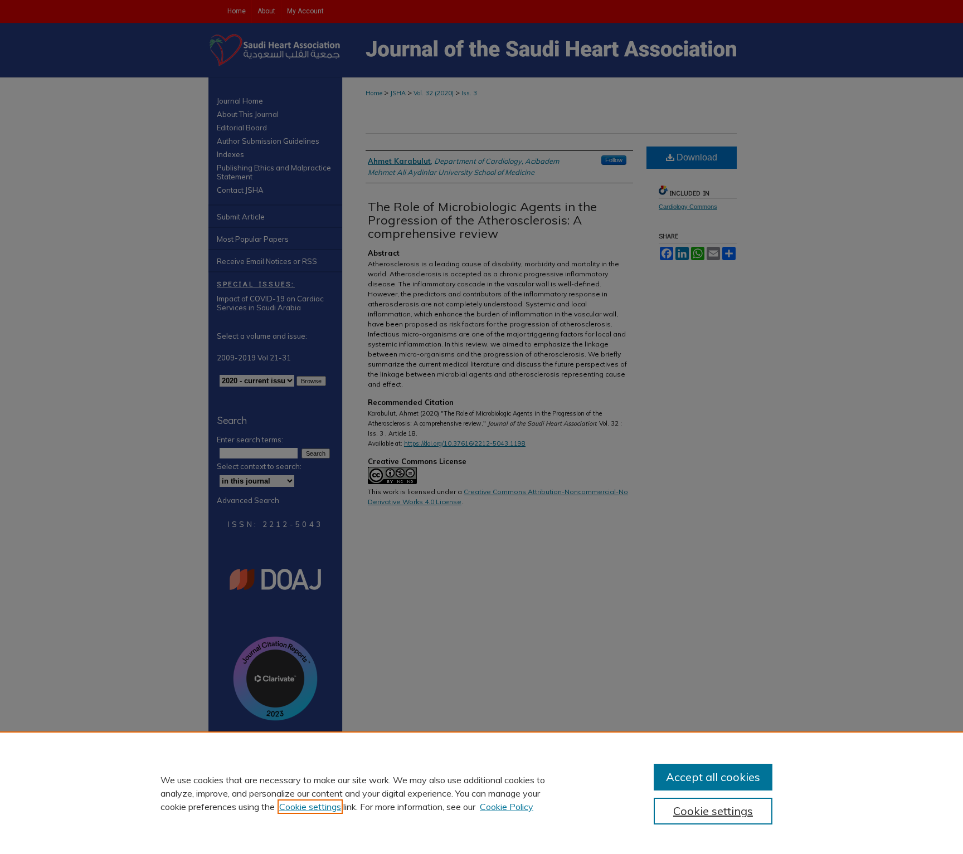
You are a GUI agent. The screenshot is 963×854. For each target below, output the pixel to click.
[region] (481, 792)
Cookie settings (310, 806)
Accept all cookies (713, 777)
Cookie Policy (506, 806)
